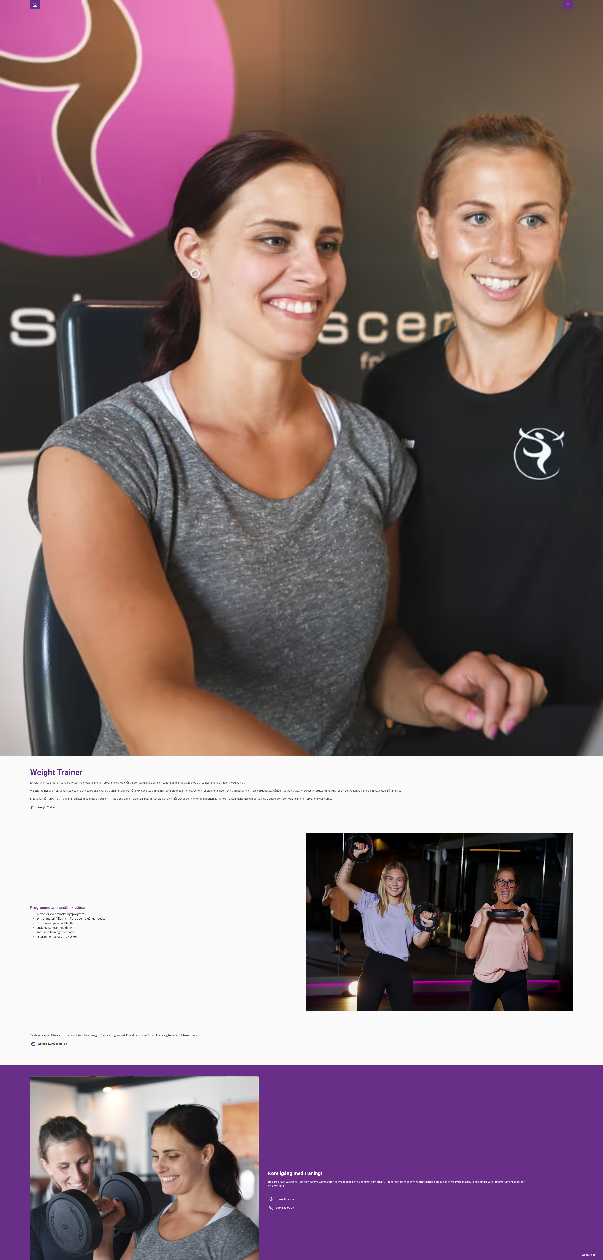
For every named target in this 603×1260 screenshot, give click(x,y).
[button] (568, 4)
